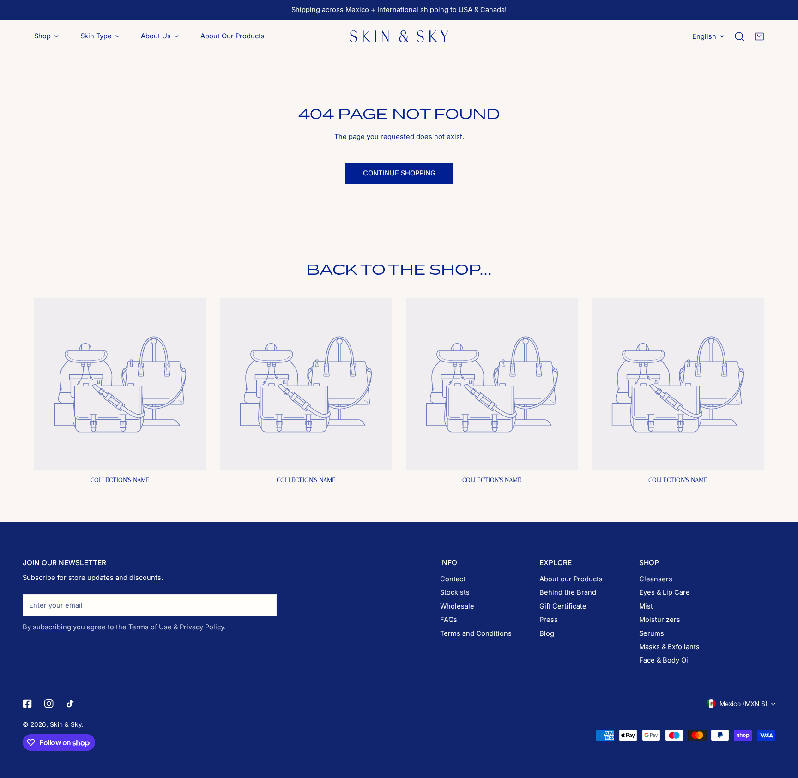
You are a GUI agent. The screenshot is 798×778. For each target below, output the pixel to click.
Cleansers (655, 579)
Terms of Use (150, 627)
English (704, 36)
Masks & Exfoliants (669, 647)
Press (548, 619)
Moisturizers (659, 619)
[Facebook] (27, 704)
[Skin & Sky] (399, 36)
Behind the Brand (567, 592)
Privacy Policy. (203, 627)
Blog (546, 633)
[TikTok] (71, 704)
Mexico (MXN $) (743, 703)
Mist (646, 606)
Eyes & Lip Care (664, 592)
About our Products (571, 579)
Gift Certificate (562, 606)
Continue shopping (399, 173)
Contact (453, 579)
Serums (651, 633)
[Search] (740, 36)
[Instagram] (49, 704)
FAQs (448, 619)
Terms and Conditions (476, 633)
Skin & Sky (66, 724)
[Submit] (265, 604)
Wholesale (457, 606)
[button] (759, 36)
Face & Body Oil (664, 660)
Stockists (455, 592)
